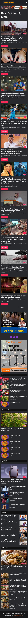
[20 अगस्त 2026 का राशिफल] (4, 443)
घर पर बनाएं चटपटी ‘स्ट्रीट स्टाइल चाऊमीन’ (17, 598)
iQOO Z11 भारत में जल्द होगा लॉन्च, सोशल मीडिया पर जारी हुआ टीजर (18, 487)
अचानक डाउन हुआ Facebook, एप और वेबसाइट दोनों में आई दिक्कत (17, 493)
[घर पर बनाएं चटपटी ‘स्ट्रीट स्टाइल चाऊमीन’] (4, 600)
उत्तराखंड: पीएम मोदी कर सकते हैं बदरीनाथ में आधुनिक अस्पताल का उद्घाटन (17, 378)
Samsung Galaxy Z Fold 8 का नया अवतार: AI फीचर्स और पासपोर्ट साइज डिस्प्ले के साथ (13, 481)
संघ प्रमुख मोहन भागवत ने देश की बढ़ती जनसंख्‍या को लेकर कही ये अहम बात (11, 152)
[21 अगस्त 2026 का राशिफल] (4, 404)
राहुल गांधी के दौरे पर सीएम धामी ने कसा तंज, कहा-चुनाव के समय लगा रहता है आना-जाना (9, 517)
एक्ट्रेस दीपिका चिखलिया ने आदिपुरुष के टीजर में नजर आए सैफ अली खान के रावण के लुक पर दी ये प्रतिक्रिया (13, 181)
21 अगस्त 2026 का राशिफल (15, 402)
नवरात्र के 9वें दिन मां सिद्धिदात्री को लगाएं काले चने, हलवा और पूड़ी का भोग (13, 567)
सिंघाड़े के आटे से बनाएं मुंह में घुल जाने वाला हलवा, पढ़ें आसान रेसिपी (18, 573)
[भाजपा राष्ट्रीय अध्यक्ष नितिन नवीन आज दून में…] (23, 523)
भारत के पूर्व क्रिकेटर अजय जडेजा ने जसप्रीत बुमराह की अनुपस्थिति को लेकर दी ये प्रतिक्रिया (13, 95)
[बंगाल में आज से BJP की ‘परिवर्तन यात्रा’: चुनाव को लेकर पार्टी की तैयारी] (23, 529)
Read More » (4, 46)
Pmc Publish (4, 36)
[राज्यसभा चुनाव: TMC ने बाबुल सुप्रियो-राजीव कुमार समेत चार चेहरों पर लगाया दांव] (23, 536)
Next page (22, 307)
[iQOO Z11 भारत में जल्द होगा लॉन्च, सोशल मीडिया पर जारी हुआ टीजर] (4, 488)
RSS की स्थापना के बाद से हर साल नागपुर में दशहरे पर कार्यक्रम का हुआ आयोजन (13, 210)
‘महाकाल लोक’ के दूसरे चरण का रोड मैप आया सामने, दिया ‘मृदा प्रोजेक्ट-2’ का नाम (13, 297)
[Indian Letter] (8, 2)
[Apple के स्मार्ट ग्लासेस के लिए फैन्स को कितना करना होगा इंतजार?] (4, 506)
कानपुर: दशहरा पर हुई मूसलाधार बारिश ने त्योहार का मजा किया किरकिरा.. (12, 39)
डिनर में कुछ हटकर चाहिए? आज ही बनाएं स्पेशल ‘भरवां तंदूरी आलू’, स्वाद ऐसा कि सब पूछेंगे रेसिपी (18, 605)
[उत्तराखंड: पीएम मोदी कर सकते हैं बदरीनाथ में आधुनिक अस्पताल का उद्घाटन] (4, 380)
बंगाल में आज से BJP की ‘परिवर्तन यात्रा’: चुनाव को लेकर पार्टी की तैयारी (8, 528)
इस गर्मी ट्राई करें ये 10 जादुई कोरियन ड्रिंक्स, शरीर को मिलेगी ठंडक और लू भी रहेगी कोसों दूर (18, 586)
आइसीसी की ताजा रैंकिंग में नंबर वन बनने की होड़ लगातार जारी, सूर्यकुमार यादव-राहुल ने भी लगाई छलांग (14, 124)
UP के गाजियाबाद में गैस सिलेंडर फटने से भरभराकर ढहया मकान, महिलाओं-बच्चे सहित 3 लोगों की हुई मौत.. (13, 240)
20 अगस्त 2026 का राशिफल (15, 441)
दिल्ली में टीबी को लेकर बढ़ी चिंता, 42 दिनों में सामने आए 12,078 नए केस (18, 391)
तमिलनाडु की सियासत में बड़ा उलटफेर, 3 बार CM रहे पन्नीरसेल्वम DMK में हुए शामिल (9, 540)
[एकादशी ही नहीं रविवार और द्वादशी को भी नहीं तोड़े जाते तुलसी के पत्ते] (4, 398)
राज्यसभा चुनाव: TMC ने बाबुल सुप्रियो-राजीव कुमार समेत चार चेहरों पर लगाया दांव (9, 534)
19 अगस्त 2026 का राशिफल (15, 447)
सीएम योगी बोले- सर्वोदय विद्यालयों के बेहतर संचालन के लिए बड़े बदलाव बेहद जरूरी (18, 384)
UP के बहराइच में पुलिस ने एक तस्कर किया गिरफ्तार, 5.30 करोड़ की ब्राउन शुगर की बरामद (13, 67)
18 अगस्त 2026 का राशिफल (15, 453)
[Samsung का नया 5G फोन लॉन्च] (4, 500)
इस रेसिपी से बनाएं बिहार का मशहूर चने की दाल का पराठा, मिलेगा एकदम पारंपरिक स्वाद (18, 579)
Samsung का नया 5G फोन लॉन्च (16, 499)
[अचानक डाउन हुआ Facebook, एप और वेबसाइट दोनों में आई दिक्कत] (4, 494)
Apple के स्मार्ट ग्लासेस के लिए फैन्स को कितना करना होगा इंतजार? (17, 505)
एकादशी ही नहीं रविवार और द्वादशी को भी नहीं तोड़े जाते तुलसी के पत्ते (18, 397)
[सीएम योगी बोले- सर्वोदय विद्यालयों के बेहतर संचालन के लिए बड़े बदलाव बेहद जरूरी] (4, 386)
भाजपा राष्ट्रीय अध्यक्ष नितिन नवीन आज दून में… (9, 522)
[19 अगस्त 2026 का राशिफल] (4, 449)
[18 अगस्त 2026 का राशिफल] (4, 455)
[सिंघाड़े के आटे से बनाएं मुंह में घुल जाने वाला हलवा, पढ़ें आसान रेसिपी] (4, 575)
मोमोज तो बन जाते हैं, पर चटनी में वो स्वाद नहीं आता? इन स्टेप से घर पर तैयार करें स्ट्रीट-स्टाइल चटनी (18, 593)
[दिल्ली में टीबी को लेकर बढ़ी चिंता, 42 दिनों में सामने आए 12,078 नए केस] (4, 392)
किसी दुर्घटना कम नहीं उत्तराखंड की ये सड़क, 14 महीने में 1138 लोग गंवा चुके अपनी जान (13, 268)
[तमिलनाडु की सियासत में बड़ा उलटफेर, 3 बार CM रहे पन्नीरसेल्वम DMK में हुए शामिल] (23, 542)
